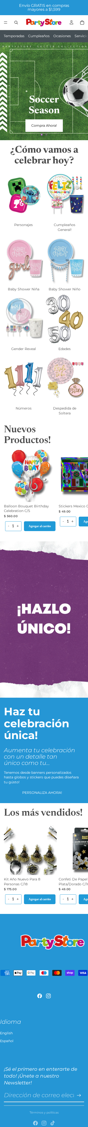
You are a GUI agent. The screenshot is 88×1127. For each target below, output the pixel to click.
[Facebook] (40, 996)
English (6, 1033)
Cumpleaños (39, 36)
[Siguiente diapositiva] (80, 91)
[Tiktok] (52, 1123)
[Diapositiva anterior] (8, 91)
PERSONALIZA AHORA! (42, 792)
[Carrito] (82, 22)
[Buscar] (16, 22)
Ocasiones (62, 36)
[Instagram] (48, 996)
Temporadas (14, 36)
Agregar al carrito (40, 526)
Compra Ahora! (44, 125)
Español (6, 1041)
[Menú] (5, 22)
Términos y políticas (44, 1112)
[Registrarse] (79, 1095)
